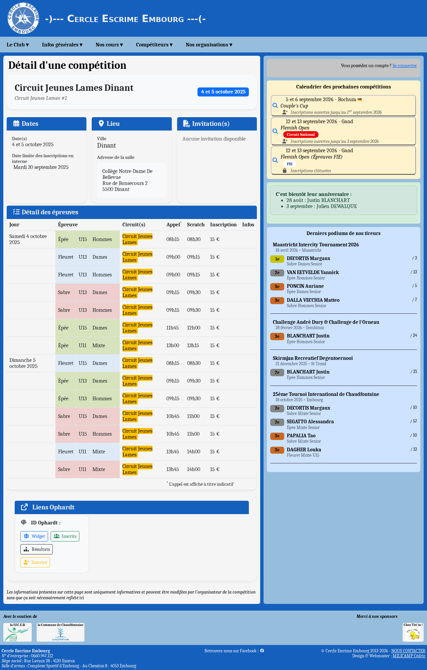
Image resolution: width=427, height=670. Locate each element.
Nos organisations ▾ (209, 45)
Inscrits (68, 536)
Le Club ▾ (18, 45)
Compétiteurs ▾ (154, 45)
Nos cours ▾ (109, 45)
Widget (38, 536)
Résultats (40, 549)
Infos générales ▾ (62, 45)
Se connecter (405, 65)
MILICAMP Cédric (409, 655)
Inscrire (39, 562)
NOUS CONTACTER (408, 650)
